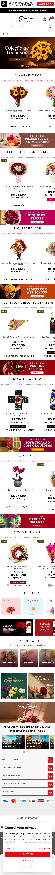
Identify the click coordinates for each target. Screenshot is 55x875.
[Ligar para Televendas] (13, 19)
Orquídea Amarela (22, 461)
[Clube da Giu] (27, 722)
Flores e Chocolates (8, 81)
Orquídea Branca (7, 461)
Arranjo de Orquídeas (20, 506)
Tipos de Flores (22, 308)
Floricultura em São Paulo (12, 745)
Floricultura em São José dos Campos (36, 743)
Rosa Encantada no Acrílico (20, 430)
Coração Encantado (23, 384)
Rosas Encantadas (27, 379)
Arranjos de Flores (23, 81)
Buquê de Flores (37, 81)
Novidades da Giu (27, 532)
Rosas (3, 234)
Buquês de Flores (27, 228)
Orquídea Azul (36, 461)
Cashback (44, 19)
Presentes (33, 308)
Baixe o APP (45, 4)
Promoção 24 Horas (8, 308)
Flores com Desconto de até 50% (27, 302)
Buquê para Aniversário (27, 157)
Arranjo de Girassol (20, 126)
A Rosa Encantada (8, 384)
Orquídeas (27, 455)
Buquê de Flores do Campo (16, 234)
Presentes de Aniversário (27, 152)
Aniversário (20, 205)
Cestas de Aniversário (9, 157)
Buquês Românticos (20, 586)
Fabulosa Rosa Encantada (43, 384)
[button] (22, 66)
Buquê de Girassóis (36, 234)
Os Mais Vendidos (27, 75)
